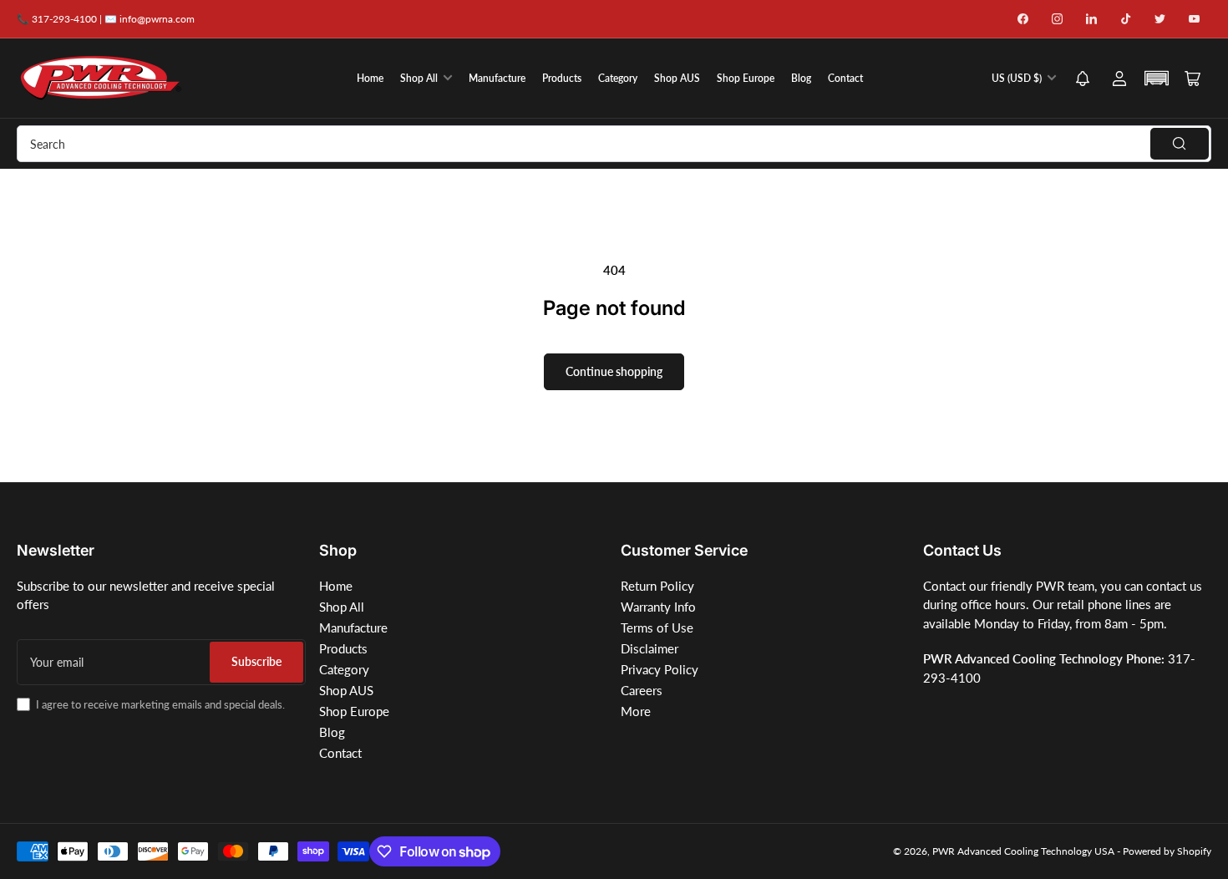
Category (617, 78)
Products (561, 78)
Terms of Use (657, 627)
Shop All (419, 78)
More (636, 711)
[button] (1082, 79)
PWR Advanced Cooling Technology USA (1023, 851)
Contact (845, 78)
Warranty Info (658, 606)
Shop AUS (677, 78)
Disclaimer (649, 648)
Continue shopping (614, 371)
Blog (801, 78)
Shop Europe (745, 78)
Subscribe (256, 661)
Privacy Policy (659, 669)
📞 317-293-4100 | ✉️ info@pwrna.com (106, 19)
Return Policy (657, 585)
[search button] (1179, 144)
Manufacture (497, 78)
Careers (641, 690)
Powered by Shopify (1167, 851)
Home (370, 78)
